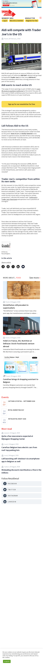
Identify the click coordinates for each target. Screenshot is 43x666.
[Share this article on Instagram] (8, 266)
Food (6, 39)
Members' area (7, 18)
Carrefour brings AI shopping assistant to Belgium (20, 380)
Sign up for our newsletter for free (21, 104)
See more (34, 277)
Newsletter (30, 18)
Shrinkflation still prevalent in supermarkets (15, 306)
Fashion (6, 467)
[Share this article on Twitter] (13, 266)
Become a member (16, 21)
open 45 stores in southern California (21, 90)
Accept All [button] (6, 661)
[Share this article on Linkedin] (18, 266)
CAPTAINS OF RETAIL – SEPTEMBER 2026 (21, 401)
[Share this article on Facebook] (3, 266)
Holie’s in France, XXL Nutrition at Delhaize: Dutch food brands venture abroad (18, 343)
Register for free (32, 21)
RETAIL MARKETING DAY (16, 410)
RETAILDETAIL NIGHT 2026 (17, 419)
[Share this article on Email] (23, 266)
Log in (5, 21)
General (6, 433)
